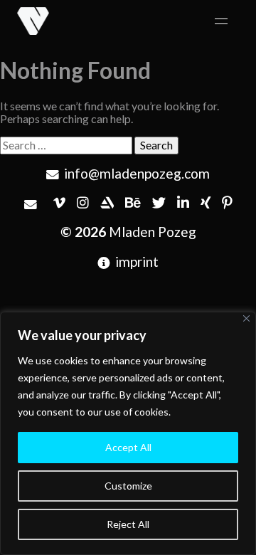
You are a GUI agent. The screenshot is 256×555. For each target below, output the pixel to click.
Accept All (128, 447)
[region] (128, 433)
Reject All (128, 524)
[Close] (246, 318)
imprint (136, 261)
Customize (128, 486)
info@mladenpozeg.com (136, 173)
